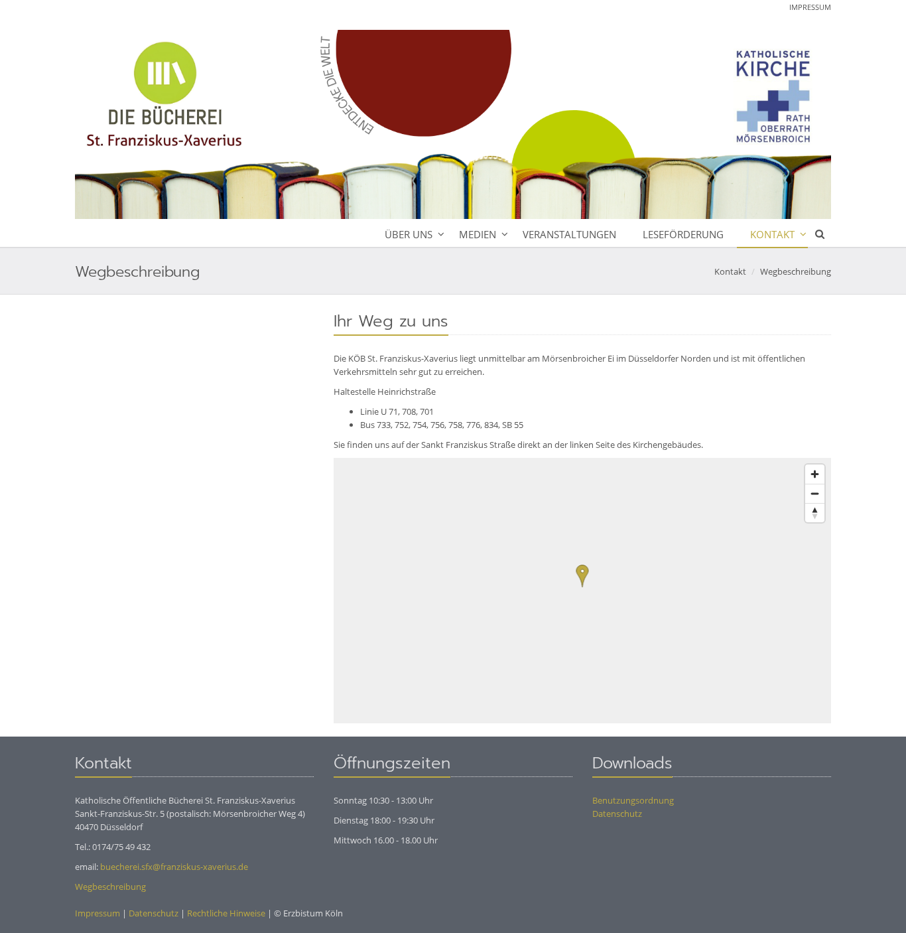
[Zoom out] (814, 493)
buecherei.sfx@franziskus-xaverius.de (174, 867)
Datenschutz (617, 814)
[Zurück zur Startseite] (453, 124)
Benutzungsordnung (633, 800)
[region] (582, 590)
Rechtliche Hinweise (226, 913)
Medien (477, 234)
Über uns (408, 234)
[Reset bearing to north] (814, 512)
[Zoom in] (814, 474)
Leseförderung (683, 234)
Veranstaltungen (569, 234)
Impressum (810, 7)
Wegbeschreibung (795, 271)
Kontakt (772, 234)
